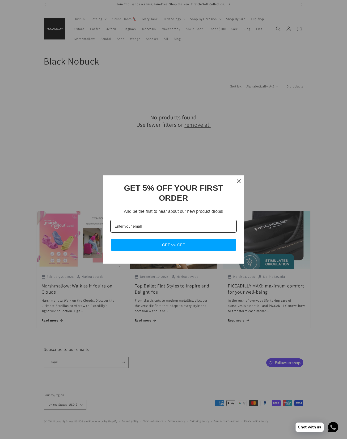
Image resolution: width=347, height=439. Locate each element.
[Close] (238, 181)
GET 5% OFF (173, 245)
